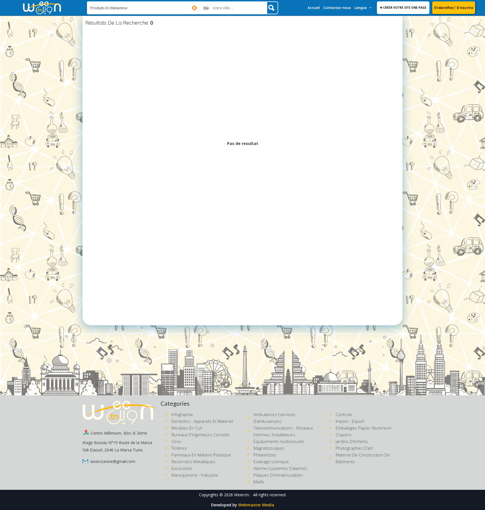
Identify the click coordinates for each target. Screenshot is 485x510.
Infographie (182, 414)
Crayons (343, 434)
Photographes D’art (354, 448)
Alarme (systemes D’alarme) (280, 468)
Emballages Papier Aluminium (364, 428)
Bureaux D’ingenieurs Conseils (200, 434)
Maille (258, 481)
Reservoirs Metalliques (193, 461)
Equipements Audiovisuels (278, 441)
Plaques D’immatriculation (278, 475)
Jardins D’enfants (352, 441)
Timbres (179, 448)
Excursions (181, 468)
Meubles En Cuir (187, 428)
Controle (344, 414)
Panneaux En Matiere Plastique (201, 455)
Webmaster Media (256, 504)
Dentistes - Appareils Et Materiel (202, 421)
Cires (176, 441)
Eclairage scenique (271, 461)
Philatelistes (264, 455)
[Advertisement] (242, 84)
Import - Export (350, 421)
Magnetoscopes (268, 448)
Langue (360, 8)
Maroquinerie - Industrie (194, 475)
